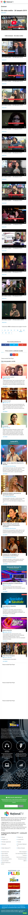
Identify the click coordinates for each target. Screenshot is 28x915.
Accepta (24, 913)
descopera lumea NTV (14, 443)
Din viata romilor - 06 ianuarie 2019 (12, 272)
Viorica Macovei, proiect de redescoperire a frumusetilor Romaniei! (11, 525)
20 (23, 330)
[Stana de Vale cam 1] (14, 893)
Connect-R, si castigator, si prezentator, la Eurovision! (11, 555)
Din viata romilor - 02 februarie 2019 (12, 105)
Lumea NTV (20, 839)
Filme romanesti (5, 857)
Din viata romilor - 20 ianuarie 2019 (12, 176)
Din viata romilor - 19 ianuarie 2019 (12, 200)
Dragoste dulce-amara (8, 377)
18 (17, 330)
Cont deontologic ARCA (21, 853)
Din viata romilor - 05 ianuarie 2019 (12, 296)
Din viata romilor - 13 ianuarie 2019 (12, 224)
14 (4, 330)
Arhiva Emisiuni (21, 848)
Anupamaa (5, 426)
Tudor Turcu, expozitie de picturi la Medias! (13, 463)
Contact (24, 855)
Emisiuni (7, 751)
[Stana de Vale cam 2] (14, 900)
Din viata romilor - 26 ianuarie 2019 (12, 152)
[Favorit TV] (14, 886)
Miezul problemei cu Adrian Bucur (13, 583)
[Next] (12, 333)
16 (11, 330)
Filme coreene (5, 855)
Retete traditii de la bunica (5, 863)
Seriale (19, 841)
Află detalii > (21, 911)
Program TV (5, 839)
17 (14, 330)
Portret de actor (5, 851)
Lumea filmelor (5, 860)
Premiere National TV (21, 844)
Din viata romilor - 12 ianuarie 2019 (12, 248)
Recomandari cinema (6, 859)
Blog (7, 771)
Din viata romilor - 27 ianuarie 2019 (12, 129)
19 (20, 330)
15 (8, 330)
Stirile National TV (6, 848)
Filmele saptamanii (6, 841)
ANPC (25, 860)
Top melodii (21, 771)
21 (2, 332)
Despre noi (20, 837)
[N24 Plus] (14, 872)
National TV (22, 905)
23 (9, 332)
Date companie (22, 851)
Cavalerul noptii (7, 401)
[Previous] (2, 330)
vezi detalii (5, 386)
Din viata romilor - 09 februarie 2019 (12, 57)
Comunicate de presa (21, 857)
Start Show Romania (12, 466)
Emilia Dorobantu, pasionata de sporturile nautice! (12, 494)
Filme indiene (5, 853)
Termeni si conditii (22, 859)
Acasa (3, 837)
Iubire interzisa (7, 630)
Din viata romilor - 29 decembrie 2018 (13, 319)
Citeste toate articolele (14, 785)
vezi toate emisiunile (14, 568)
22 (5, 332)
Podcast (21, 751)
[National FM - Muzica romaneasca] (14, 879)
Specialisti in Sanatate (9, 606)
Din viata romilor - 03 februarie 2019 (12, 81)
